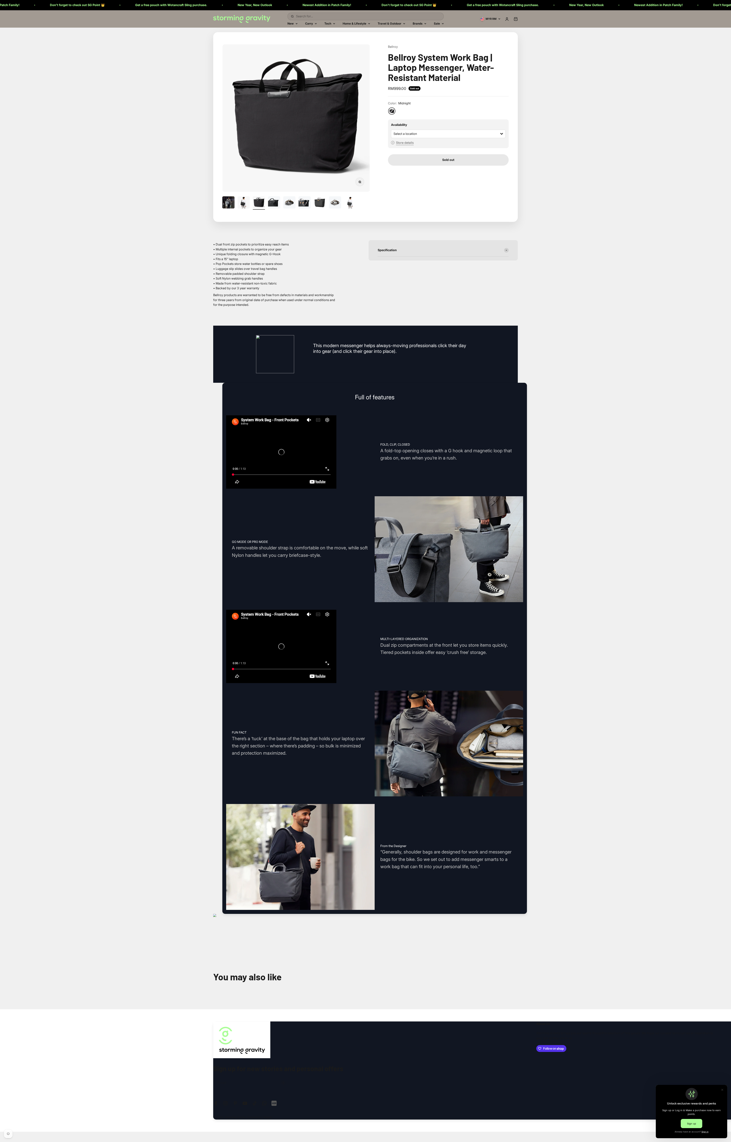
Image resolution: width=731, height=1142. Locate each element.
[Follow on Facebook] (215, 1103)
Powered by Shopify (259, 1117)
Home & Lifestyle (354, 23)
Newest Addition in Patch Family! (120, 5)
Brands (417, 23)
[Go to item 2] (244, 203)
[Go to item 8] (335, 203)
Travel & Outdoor (389, 23)
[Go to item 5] (289, 203)
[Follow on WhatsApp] (264, 1103)
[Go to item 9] (350, 203)
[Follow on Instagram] (225, 1103)
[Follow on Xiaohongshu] (274, 1103)
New (290, 23)
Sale (437, 23)
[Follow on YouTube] (244, 1103)
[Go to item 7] (320, 203)
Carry (309, 23)
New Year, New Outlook (48, 5)
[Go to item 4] (274, 203)
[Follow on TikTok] (254, 1103)
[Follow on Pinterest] (235, 1103)
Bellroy (393, 47)
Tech (327, 23)
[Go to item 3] (259, 203)
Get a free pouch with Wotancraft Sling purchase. (296, 5)
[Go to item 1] (228, 203)
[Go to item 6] (304, 203)
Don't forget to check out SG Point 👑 (202, 5)
